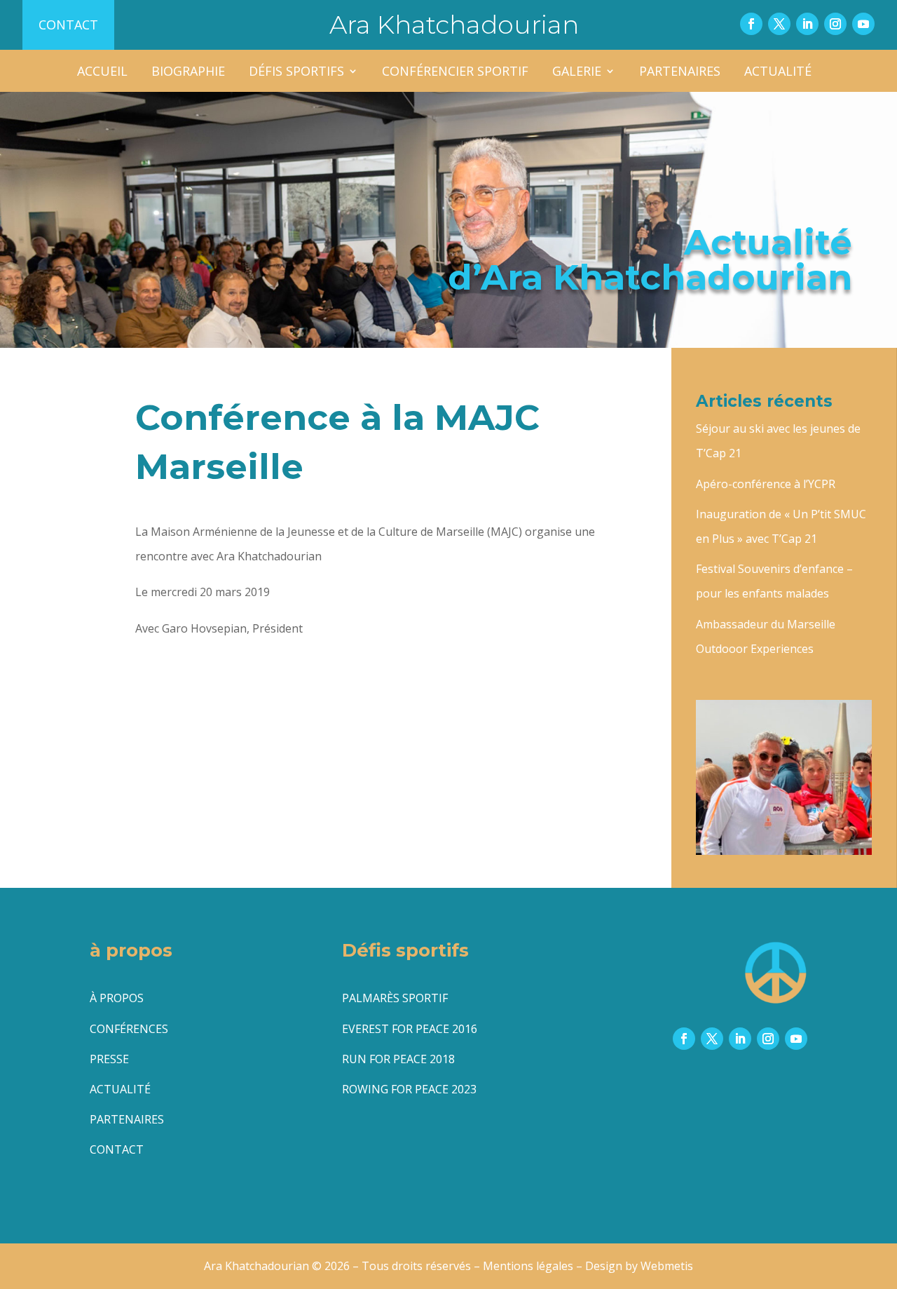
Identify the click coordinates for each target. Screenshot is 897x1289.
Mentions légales (528, 1266)
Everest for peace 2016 (409, 1029)
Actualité (778, 72)
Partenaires (679, 72)
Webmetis (667, 1266)
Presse (109, 1059)
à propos (117, 998)
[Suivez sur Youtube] (863, 24)
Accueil (102, 72)
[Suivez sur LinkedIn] (807, 24)
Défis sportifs (296, 72)
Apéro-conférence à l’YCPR (765, 484)
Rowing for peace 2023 (409, 1089)
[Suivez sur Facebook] (751, 24)
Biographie (188, 72)
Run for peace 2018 (398, 1059)
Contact (68, 24)
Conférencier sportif (455, 72)
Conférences (129, 1029)
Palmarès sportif (395, 998)
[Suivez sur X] (779, 24)
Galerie (576, 72)
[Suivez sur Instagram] (835, 24)
